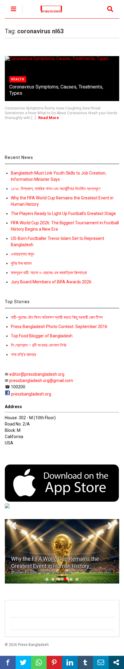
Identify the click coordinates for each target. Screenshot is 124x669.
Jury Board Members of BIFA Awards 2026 (51, 281)
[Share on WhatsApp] (39, 662)
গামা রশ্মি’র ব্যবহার (23, 354)
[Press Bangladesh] (48, 13)
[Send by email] (101, 662)
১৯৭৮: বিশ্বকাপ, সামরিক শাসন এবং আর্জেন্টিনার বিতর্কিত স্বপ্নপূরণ (55, 188)
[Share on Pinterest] (54, 662)
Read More (48, 117)
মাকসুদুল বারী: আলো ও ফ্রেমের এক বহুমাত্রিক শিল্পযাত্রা (49, 272)
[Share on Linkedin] (70, 662)
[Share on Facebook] (8, 662)
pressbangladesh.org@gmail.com (41, 380)
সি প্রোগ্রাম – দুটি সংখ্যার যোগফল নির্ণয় (38, 345)
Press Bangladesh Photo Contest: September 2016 (59, 326)
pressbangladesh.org (31, 394)
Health (17, 79)
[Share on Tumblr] (85, 662)
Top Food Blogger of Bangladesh (42, 335)
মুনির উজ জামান (21, 263)
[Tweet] (23, 662)
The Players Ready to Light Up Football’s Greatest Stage (63, 213)
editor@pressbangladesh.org (36, 374)
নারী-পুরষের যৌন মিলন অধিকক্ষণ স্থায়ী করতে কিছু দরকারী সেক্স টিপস (57, 317)
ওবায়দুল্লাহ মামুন (22, 254)
